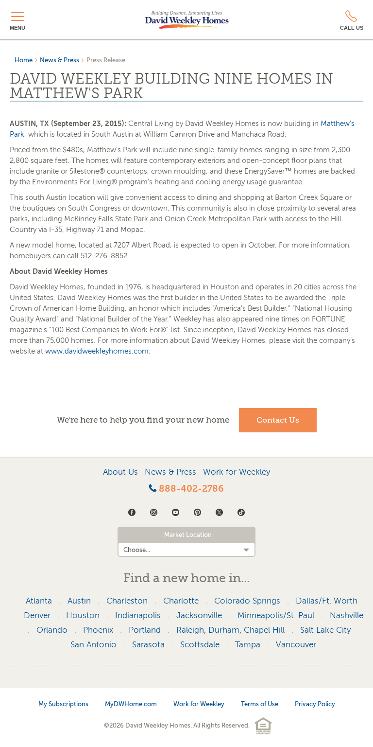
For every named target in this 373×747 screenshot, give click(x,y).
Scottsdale (200, 644)
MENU (17, 28)
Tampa (247, 644)
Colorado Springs (247, 600)
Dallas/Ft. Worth (326, 600)
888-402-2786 (190, 489)
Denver (37, 615)
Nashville (346, 615)
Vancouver (296, 644)
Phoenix (98, 630)
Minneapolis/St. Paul (275, 615)
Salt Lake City (325, 630)
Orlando (52, 630)
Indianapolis (138, 615)
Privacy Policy (315, 704)
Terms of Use (259, 704)
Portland (145, 630)
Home (24, 60)
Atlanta (39, 600)
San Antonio (93, 644)
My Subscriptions (63, 704)
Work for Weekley (236, 472)
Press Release (105, 60)
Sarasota (148, 644)
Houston (83, 615)
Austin (79, 600)
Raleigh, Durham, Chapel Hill (230, 630)
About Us (120, 472)
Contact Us (277, 420)
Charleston (127, 600)
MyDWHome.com (131, 704)
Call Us (351, 28)
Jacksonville (199, 615)
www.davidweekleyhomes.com (97, 351)
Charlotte (181, 600)
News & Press (59, 60)
